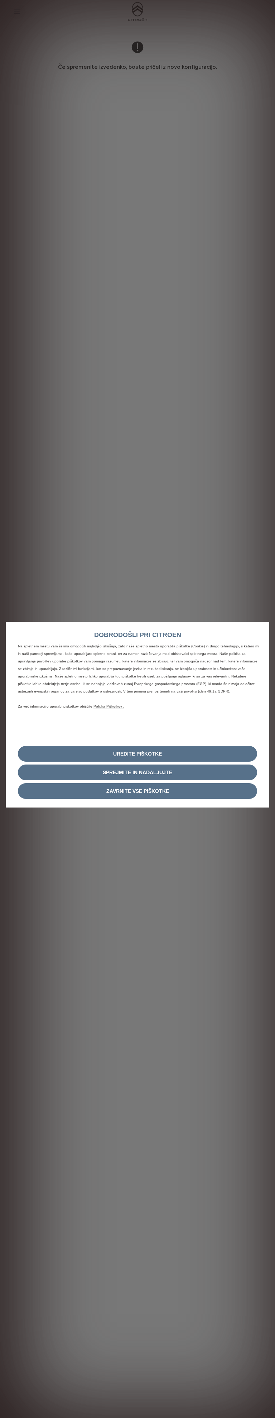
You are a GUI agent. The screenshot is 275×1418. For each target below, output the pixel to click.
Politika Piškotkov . (108, 706)
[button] (137, 754)
